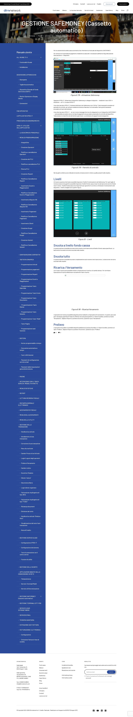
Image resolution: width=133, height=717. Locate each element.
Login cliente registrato (28, 488)
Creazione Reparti (27, 174)
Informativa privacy (67, 675)
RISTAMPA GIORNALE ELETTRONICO (26, 404)
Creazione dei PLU (27, 159)
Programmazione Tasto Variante (28, 313)
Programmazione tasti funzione (28, 330)
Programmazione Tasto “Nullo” (31, 319)
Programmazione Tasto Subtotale (28, 287)
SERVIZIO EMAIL (25, 615)
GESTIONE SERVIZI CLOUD (28, 538)
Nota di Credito (26, 530)
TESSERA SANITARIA (27, 620)
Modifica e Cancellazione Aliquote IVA (28, 206)
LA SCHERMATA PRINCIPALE (29, 133)
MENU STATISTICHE (26, 388)
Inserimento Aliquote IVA (29, 200)
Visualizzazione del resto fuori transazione (30, 524)
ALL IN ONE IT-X (22, 57)
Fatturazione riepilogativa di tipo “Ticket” (29, 501)
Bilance (64, 10)
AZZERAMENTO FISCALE (28, 410)
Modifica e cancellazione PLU (30, 164)
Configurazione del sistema (30, 548)
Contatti (82, 4)
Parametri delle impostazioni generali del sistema (30, 368)
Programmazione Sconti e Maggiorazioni (29, 280)
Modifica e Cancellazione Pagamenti (28, 217)
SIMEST (68, 710)
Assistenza (99, 10)
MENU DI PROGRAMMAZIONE (29, 137)
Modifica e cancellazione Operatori (28, 153)
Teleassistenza (26, 579)
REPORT (22, 393)
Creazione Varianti (27, 240)
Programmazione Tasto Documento (28, 299)
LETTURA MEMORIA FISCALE (29, 398)
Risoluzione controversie (68, 670)
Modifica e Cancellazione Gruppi (28, 234)
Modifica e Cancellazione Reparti (28, 180)
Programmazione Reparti (29, 274)
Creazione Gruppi (26, 228)
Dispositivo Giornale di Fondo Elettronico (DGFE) (28, 90)
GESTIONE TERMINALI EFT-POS (30, 603)
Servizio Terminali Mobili (29, 584)
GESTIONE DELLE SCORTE (28, 567)
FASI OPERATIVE (22, 111)
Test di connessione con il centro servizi (29, 554)
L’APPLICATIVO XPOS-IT (25, 116)
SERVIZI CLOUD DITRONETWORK (24, 609)
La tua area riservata (76, 10)
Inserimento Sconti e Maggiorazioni (27, 187)
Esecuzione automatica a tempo (28, 349)
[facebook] (94, 710)
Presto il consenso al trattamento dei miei (99, 677)
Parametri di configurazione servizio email (29, 361)
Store (122, 10)
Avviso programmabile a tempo (31, 343)
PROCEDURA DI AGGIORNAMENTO (28, 121)
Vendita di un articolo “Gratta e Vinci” (30, 517)
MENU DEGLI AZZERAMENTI (29, 415)
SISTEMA (23, 338)
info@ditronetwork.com (23, 684)
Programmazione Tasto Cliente (28, 306)
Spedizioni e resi (66, 668)
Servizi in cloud (89, 10)
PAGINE (22, 376)
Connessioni (23, 103)
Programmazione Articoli (29, 264)
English (99, 4)
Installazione (24, 67)
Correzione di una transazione (30, 443)
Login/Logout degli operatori (30, 458)
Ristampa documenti (28, 506)
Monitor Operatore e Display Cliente (28, 97)
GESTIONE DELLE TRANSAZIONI (25, 426)
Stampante (23, 80)
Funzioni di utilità (26, 559)
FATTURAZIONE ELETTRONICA (30, 630)
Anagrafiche (25, 142)
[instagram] (105, 710)
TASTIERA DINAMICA (27, 259)
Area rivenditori (123, 4)
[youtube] (98, 710)
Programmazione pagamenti (30, 269)
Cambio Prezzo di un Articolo (30, 453)
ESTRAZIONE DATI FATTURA (29, 625)
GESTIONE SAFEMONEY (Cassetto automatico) (27, 597)
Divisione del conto (27, 511)
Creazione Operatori (27, 147)
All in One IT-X (49, 36)
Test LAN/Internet (27, 355)
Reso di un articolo (27, 448)
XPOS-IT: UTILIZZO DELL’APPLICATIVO (23, 127)
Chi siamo (75, 4)
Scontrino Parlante (27, 473)
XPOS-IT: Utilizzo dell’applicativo (65, 36)
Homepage (32, 36)
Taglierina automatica (26, 84)
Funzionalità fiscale (26, 62)
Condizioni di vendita (67, 665)
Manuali (40, 36)
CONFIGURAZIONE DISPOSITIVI (30, 255)
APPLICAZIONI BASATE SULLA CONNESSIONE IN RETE (29, 573)
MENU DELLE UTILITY (27, 420)
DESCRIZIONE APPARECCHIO (26, 75)
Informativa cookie (67, 678)
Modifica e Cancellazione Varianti (28, 246)
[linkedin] (102, 710)
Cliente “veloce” (26, 478)
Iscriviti (111, 672)
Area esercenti (109, 4)
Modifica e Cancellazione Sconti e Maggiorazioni (28, 194)
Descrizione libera (27, 483)
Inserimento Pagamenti (28, 211)
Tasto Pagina (25, 324)
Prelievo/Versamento (28, 463)
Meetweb (46, 710)
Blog (117, 10)
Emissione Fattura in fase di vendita (29, 641)
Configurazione (26, 635)
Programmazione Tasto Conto (30, 293)
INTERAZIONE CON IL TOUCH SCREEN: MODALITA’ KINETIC (28, 382)
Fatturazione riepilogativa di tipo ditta (29, 494)
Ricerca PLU (25, 169)
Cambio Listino (26, 468)
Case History (109, 10)
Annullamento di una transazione (27, 438)
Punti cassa (56, 10)
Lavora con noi (91, 4)
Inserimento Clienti (27, 223)
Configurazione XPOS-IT (29, 543)
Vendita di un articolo (27, 432)
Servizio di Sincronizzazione (30, 589)
